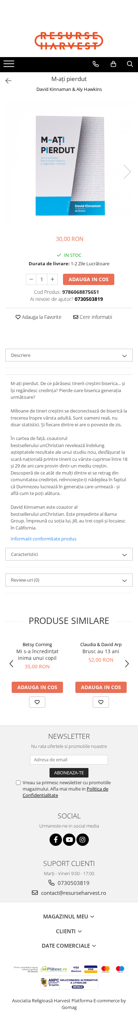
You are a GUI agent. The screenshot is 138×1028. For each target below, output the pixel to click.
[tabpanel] (69, 164)
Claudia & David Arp (101, 644)
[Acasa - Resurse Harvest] (69, 41)
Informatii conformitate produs (43, 538)
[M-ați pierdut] (69, 164)
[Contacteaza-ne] (96, 64)
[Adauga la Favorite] (37, 702)
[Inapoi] (5, 81)
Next (127, 172)
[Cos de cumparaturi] (113, 64)
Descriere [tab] (20, 355)
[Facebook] (56, 840)
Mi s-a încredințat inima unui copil (37, 654)
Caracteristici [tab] (24, 554)
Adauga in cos (89, 279)
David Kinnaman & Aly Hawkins (69, 89)
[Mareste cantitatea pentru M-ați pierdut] (52, 279)
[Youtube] (69, 840)
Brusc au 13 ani (100, 651)
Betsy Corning (37, 644)
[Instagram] (82, 840)
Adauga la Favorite (41, 317)
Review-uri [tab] (25, 580)
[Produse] (10, 66)
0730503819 (73, 882)
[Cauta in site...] (130, 64)
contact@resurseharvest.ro (73, 892)
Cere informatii (95, 317)
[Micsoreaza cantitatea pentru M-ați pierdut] (31, 279)
